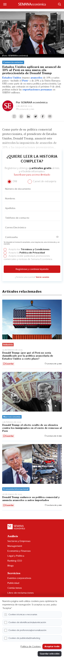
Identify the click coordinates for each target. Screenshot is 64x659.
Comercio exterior (13, 62)
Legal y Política (15, 556)
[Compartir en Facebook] (42, 116)
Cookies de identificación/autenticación (27, 622)
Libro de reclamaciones (20, 593)
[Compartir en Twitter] (35, 116)
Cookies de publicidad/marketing (24, 638)
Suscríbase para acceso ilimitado (32, 175)
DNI (14, 181)
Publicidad (13, 583)
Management (14, 546)
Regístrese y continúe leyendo (32, 269)
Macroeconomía (12, 417)
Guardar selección (49, 654)
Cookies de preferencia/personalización (27, 630)
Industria (8, 345)
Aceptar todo (52, 646)
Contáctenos (14, 588)
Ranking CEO (14, 561)
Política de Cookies (31, 646)
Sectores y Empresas (18, 541)
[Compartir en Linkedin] (28, 116)
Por (31, 102)
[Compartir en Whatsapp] (21, 116)
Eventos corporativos (19, 578)
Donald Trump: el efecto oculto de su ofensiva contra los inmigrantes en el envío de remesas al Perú (32, 428)
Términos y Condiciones (35, 249)
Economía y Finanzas (19, 551)
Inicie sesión (42, 277)
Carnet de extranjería (44, 181)
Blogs (10, 565)
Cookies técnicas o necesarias (22, 615)
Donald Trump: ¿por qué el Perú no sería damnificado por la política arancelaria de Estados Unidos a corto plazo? (27, 356)
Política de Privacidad (32, 252)
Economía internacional (15, 489)
